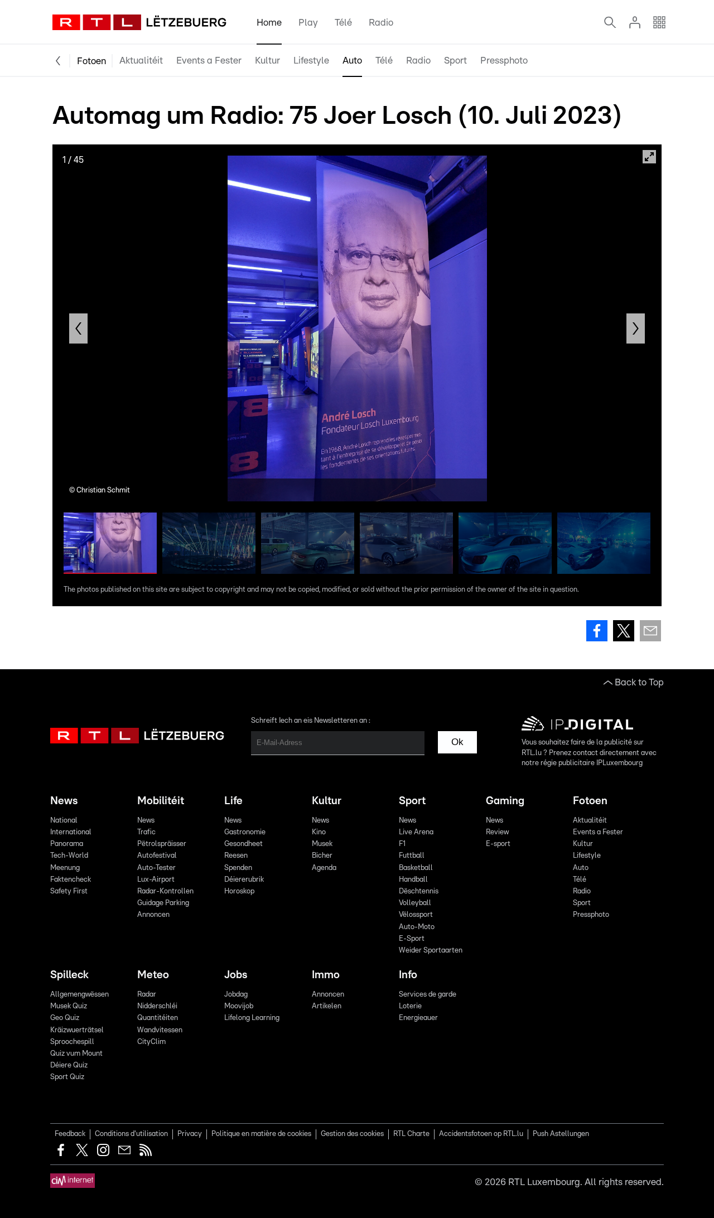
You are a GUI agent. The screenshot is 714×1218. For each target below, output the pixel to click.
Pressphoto (504, 60)
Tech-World (69, 855)
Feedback (70, 1134)
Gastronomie (245, 832)
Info (408, 975)
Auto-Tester (156, 868)
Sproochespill (72, 1042)
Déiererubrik (244, 879)
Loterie (410, 1006)
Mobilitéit (160, 801)
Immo (326, 975)
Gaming (505, 801)
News (64, 801)
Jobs (235, 975)
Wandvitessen (159, 1030)
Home (269, 22)
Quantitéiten (157, 1018)
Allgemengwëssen (79, 994)
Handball (413, 879)
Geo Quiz (64, 1018)
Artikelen (326, 1006)
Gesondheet (243, 844)
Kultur (267, 60)
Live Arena (416, 832)
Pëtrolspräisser (161, 844)
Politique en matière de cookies (261, 1134)
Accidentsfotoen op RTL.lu (481, 1134)
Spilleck (69, 975)
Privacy (189, 1134)
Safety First (69, 891)
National (64, 820)
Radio (381, 22)
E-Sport (411, 938)
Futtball (411, 855)
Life (233, 801)
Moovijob (238, 1006)
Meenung (65, 868)
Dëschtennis (418, 891)
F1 (402, 844)
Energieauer (418, 1018)
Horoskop (239, 891)
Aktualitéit (141, 60)
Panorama (66, 844)
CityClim (151, 1042)
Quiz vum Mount (76, 1053)
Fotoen (91, 61)
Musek (322, 844)
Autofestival (157, 855)
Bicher (322, 855)
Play (308, 22)
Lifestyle (311, 60)
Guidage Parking (163, 903)
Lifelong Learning (251, 1018)
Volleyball (415, 903)
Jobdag (236, 994)
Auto (352, 60)
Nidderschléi (157, 1006)
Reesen (236, 855)
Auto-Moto (417, 927)
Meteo (153, 975)
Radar (146, 994)
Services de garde (427, 994)
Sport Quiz (67, 1077)
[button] (78, 328)
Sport (455, 60)
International (70, 832)
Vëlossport (416, 915)
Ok (457, 742)
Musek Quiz (68, 1006)
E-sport (498, 844)
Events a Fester (209, 60)
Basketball (416, 868)
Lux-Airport (156, 879)
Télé (343, 22)
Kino (319, 832)
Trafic (146, 832)
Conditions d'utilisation (131, 1134)
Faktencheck (70, 879)
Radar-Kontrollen (165, 891)
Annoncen (153, 915)
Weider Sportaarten (430, 950)
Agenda (324, 868)
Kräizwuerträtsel (77, 1030)
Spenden (238, 868)
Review (497, 832)
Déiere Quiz (69, 1065)
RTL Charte (411, 1134)
